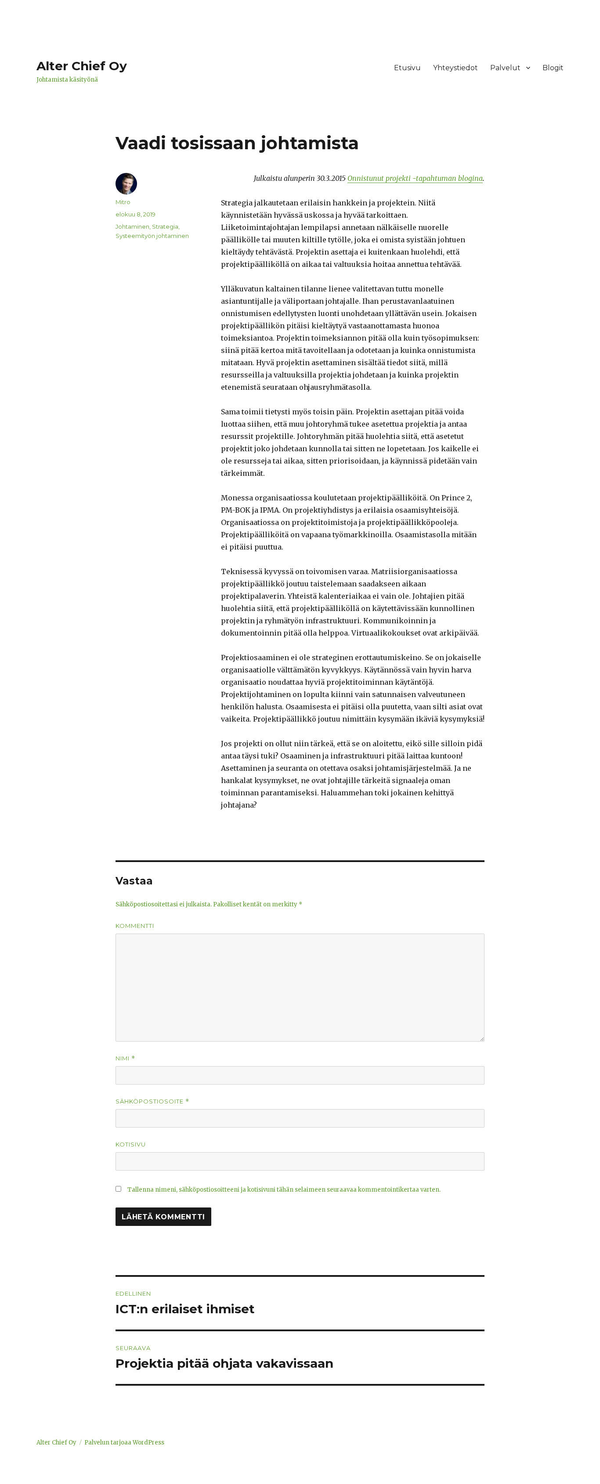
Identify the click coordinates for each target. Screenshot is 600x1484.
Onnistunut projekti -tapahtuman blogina (415, 178)
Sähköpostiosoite (152, 1101)
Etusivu (407, 68)
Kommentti (135, 925)
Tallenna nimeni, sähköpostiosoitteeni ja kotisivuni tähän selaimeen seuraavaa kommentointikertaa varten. (284, 1189)
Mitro (123, 201)
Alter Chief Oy (81, 65)
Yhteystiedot (455, 68)
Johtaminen (132, 226)
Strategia (165, 226)
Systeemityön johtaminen (152, 235)
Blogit (553, 68)
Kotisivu (131, 1144)
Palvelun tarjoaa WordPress (124, 1442)
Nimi (125, 1058)
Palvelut (505, 68)
